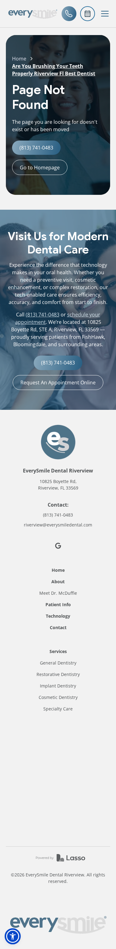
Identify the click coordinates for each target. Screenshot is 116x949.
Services (58, 651)
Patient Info (58, 604)
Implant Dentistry (58, 686)
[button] (105, 14)
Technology (58, 616)
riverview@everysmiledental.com (58, 525)
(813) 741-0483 (42, 314)
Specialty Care (58, 709)
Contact (58, 627)
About (58, 581)
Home (19, 58)
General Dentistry (58, 663)
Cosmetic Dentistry (58, 697)
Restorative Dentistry (58, 674)
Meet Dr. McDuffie (58, 593)
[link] (32, 13)
